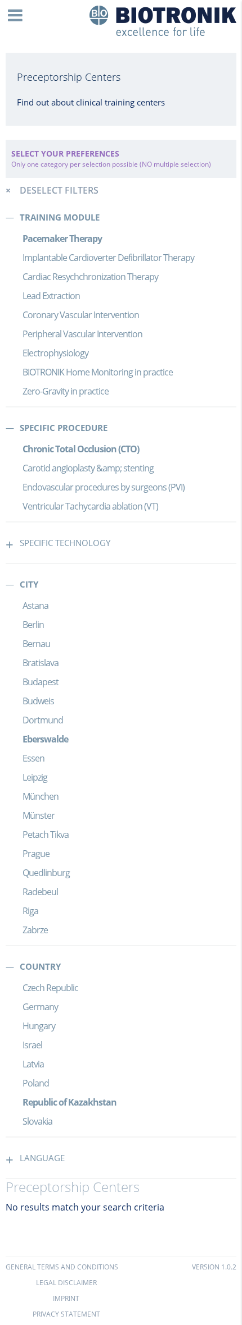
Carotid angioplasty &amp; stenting (88, 468)
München (41, 796)
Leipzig (35, 777)
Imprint (66, 1298)
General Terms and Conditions (62, 1267)
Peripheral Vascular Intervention (82, 334)
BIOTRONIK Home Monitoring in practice (98, 372)
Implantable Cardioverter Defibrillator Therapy (108, 257)
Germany (40, 1007)
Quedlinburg (46, 872)
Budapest (41, 682)
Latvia (33, 1064)
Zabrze (35, 930)
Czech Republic (50, 988)
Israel (32, 1045)
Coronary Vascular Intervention (81, 315)
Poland (36, 1083)
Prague (36, 853)
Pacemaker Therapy (62, 238)
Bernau (36, 644)
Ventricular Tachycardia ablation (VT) (90, 506)
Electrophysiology (55, 353)
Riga (30, 911)
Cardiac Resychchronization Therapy (90, 276)
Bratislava (41, 663)
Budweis (38, 701)
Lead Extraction (51, 296)
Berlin (33, 624)
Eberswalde (45, 739)
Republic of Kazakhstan (69, 1102)
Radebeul (40, 892)
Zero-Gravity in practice (66, 391)
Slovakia (37, 1121)
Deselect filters (59, 190)
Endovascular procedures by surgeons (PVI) (104, 487)
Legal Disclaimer (66, 1282)
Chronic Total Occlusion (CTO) (81, 449)
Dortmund (43, 720)
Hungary (39, 1026)
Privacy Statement (66, 1314)
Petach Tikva (46, 834)
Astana (35, 605)
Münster (39, 815)
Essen (33, 758)
